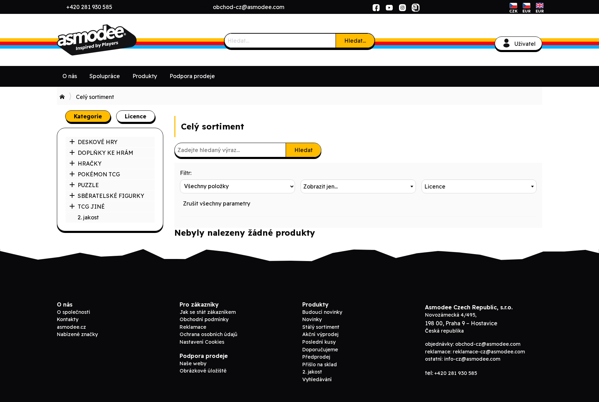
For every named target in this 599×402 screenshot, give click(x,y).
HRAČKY (90, 163)
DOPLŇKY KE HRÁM (105, 152)
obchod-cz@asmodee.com (248, 6)
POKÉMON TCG (99, 174)
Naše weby (193, 363)
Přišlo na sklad (319, 364)
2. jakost (88, 217)
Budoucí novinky (322, 312)
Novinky (312, 319)
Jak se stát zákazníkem (208, 312)
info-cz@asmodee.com (472, 359)
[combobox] (358, 186)
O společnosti (73, 312)
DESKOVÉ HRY (98, 142)
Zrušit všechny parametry (216, 203)
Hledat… (355, 40)
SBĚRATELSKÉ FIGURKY (111, 195)
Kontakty (67, 319)
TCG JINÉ (91, 206)
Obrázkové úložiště (203, 371)
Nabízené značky (77, 334)
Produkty (144, 76)
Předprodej (316, 357)
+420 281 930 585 (89, 6)
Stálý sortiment (320, 327)
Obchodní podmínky (204, 319)
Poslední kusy (319, 342)
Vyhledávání (317, 379)
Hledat (303, 149)
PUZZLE (88, 185)
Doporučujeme (320, 349)
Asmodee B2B (109, 40)
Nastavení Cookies (202, 342)
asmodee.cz (71, 327)
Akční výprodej (320, 334)
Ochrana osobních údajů (208, 334)
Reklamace (193, 327)
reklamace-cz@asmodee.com (489, 352)
